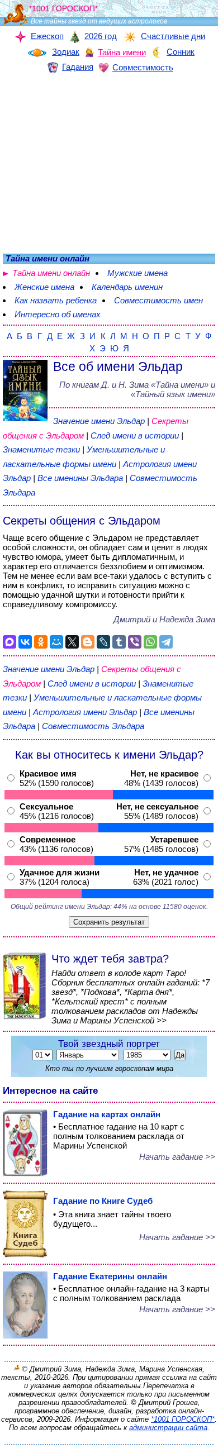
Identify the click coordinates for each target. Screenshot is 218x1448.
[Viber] (134, 642)
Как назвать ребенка (56, 300)
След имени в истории (135, 435)
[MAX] (9, 642)
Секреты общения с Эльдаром (81, 521)
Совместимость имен (158, 300)
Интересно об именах (58, 314)
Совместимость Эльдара (93, 726)
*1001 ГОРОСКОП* (183, 1419)
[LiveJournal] (103, 642)
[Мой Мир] (56, 642)
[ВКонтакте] (25, 642)
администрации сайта (168, 1427)
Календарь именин (127, 287)
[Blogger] (87, 642)
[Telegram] (166, 642)
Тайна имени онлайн (51, 273)
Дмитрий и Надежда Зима (164, 619)
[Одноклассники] (41, 642)
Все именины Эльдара (81, 478)
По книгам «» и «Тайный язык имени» (137, 389)
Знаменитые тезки (41, 449)
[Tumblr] (119, 642)
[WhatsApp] (150, 642)
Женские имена (44, 287)
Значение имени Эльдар (99, 421)
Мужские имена (137, 273)
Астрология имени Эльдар (85, 712)
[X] (72, 642)
